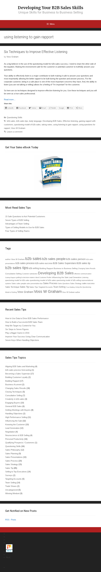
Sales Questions (64, 283)
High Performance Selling (16, 417)
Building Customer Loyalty (16, 377)
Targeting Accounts (13, 479)
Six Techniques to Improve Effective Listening (35, 52)
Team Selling (59, 287)
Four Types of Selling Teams (17, 231)
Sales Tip (24, 287)
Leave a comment (14, 132)
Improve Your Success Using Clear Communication (27, 336)
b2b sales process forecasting (18, 370)
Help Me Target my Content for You (20, 325)
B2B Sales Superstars (64, 263)
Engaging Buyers (12, 403)
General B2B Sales (13, 406)
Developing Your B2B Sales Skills (50, 7)
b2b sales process (25, 263)
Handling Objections (13, 413)
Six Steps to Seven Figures (17, 329)
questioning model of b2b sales (27, 124)
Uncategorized (11, 490)
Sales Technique (12, 287)
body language (35, 121)
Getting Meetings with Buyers (18, 410)
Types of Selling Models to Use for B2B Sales (24, 227)
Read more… (10, 99)
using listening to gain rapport (65, 124)
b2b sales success (43, 263)
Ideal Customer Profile (43, 277)
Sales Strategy (76, 283)
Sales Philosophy (12, 450)
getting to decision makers (25, 277)
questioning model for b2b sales (17, 280)
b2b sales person (76, 259)
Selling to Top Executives (16, 471)
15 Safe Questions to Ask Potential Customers (25, 216)
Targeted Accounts (46, 287)
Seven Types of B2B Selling (17, 220)
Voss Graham (25, 291)
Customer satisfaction (29, 274)
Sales (14, 283)
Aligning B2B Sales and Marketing (19, 366)
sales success (88, 283)
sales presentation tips (35, 283)
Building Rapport (46, 268)
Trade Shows (11, 486)
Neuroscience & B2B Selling (17, 435)
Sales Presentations (13, 457)
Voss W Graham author (71, 292)
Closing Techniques (13, 392)
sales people (21, 283)
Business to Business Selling (65, 268)
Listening (85, 277)
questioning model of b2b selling (68, 280)
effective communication (82, 274)
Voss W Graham (18, 128)
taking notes (47, 124)
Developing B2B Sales (52, 121)
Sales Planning (11, 453)
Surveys (8, 475)
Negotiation (10, 432)
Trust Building (70, 287)
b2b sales (11, 121)
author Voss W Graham (15, 259)
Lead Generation (75, 277)
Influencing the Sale (60, 277)
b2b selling (34, 268)
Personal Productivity (14, 439)
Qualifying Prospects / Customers (19, 442)
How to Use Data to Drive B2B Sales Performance (27, 318)
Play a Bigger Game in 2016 (17, 333)
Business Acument (13, 384)
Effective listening (70, 121)
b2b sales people (53, 259)
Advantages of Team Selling (17, 224)
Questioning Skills (14, 117)
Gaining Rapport (10, 277)
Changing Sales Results (86, 268)
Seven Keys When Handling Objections (22, 340)
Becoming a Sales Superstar (17, 374)
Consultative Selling (13, 274)
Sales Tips (33, 287)
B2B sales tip (83, 263)
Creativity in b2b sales (14, 399)
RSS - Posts (10, 520)
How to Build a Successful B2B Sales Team (24, 322)
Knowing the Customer (15, 424)
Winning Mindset (12, 493)
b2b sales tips (22, 121)
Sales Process (50, 283)
